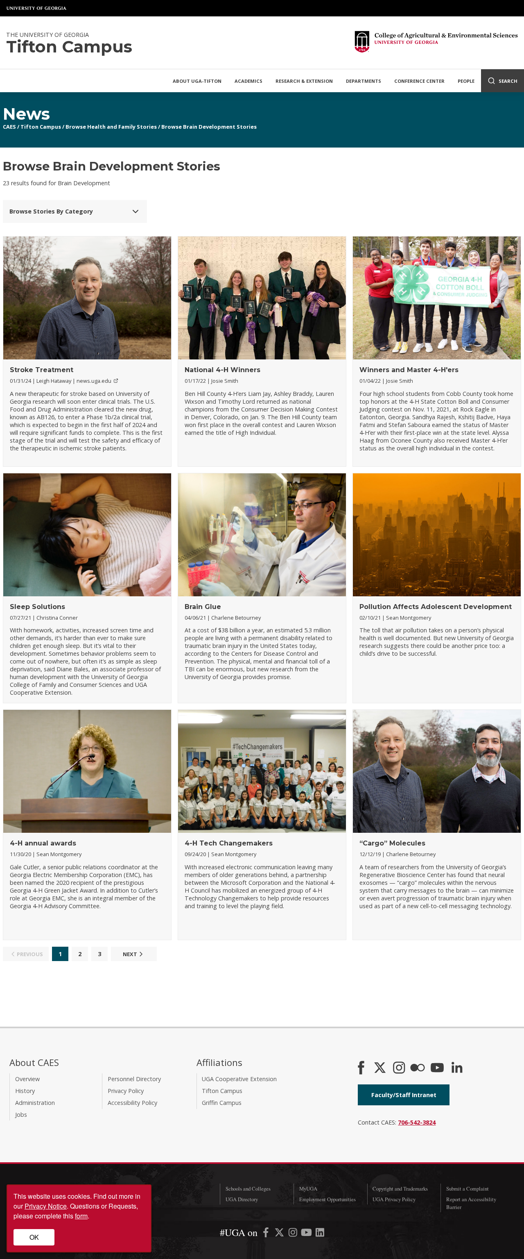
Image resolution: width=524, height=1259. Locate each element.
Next (130, 954)
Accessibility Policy (132, 1103)
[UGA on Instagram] (293, 1233)
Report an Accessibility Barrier (471, 1203)
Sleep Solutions (37, 607)
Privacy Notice (46, 1206)
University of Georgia (37, 8)
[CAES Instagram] (399, 1068)
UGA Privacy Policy (394, 1199)
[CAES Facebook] (361, 1068)
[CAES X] (381, 1068)
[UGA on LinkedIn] (320, 1233)
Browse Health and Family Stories (111, 126)
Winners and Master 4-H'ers (408, 370)
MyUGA (308, 1188)
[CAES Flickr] (417, 1068)
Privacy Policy (126, 1091)
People (466, 81)
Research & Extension (304, 81)
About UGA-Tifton (197, 81)
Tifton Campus (40, 126)
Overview (27, 1079)
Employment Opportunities (327, 1199)
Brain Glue (203, 607)
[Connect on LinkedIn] (457, 1068)
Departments (363, 81)
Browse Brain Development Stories (209, 126)
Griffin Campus (222, 1103)
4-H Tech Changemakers (229, 843)
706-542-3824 (417, 1122)
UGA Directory (242, 1199)
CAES (9, 126)
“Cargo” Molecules (392, 843)
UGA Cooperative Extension (239, 1079)
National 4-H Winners (222, 370)
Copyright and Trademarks (400, 1188)
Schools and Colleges (248, 1188)
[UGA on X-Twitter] (280, 1233)
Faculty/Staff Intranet (403, 1095)
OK (34, 1237)
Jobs (21, 1114)
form (81, 1215)
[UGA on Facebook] (266, 1233)
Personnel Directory (134, 1079)
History (25, 1091)
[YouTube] (437, 1068)
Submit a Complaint (467, 1188)
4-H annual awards (43, 843)
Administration (35, 1103)
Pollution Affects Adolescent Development (435, 607)
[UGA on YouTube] (307, 1233)
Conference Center (419, 81)
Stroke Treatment (41, 370)
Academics (248, 81)
